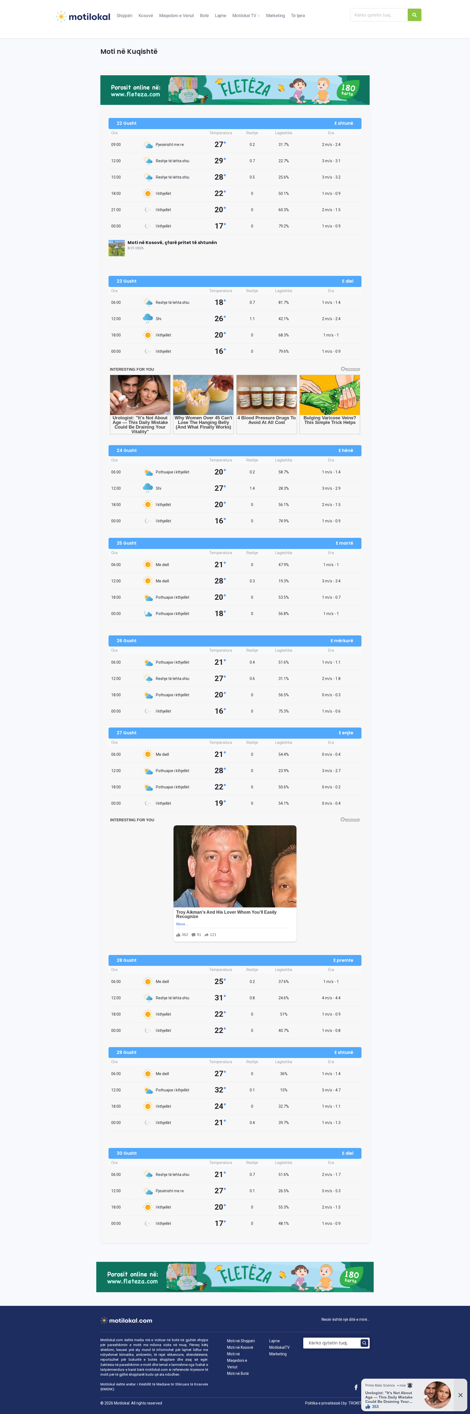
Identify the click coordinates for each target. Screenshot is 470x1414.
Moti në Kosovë (240, 1347)
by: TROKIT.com (356, 1403)
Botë (204, 15)
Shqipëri (124, 15)
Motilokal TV (244, 15)
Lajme (220, 15)
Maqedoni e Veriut (176, 15)
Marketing (275, 15)
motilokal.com (156, 1370)
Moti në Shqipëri (241, 1341)
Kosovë (145, 15)
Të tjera (298, 15)
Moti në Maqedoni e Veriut (237, 1360)
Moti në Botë (238, 1373)
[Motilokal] (83, 20)
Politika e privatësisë (322, 1403)
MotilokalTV (279, 1347)
